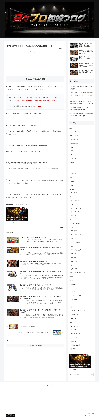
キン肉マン (10, 204)
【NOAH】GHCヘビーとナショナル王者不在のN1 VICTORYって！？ (81, 115)
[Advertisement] (35, 63)
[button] (92, 375)
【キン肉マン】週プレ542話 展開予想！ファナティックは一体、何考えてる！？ (81, 102)
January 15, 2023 (36, 106)
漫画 (20, 204)
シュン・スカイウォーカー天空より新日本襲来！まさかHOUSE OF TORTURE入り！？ (81, 95)
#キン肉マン (39, 100)
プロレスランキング (11, 222)
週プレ (24, 204)
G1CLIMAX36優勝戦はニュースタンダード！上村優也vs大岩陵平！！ (81, 108)
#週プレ (33, 100)
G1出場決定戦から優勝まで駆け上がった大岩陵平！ (81, 88)
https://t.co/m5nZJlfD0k (24, 100)
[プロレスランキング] (17, 214)
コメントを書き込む (35, 345)
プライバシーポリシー (88, 413)
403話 (16, 204)
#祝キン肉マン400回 (49, 100)
